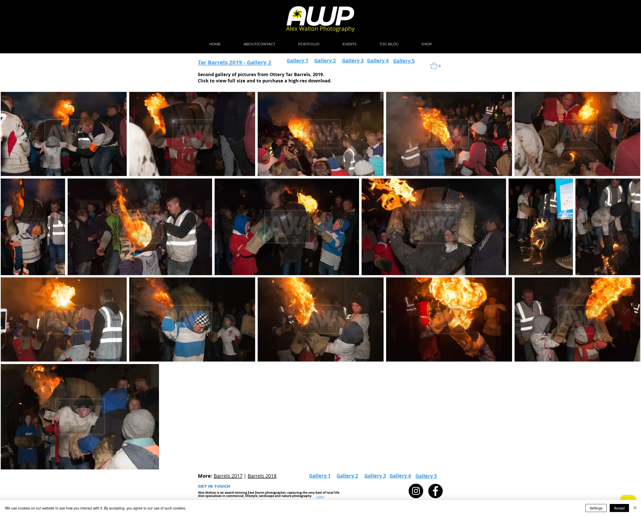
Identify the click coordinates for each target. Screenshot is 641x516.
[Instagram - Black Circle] (416, 491)
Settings (596, 507)
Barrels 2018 (262, 475)
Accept (619, 507)
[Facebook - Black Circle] (435, 491)
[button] (439, 66)
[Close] (635, 508)
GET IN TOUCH (214, 486)
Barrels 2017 (228, 475)
